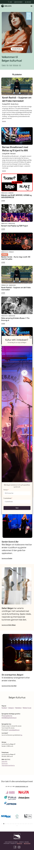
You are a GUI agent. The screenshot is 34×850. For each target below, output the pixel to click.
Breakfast (19, 843)
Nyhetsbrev (18, 707)
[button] (31, 6)
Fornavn (6, 489)
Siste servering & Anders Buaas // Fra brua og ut (15, 319)
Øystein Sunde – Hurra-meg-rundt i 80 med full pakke (15, 257)
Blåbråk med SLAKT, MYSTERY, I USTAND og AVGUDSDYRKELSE (16, 196)
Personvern (5, 763)
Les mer (3, 200)
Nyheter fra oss (27, 707)
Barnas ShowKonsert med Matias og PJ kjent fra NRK (15, 149)
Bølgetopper (27, 843)
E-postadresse (7, 498)
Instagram (11, 707)
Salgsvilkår (4, 761)
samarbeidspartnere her (21, 786)
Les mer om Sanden (7, 558)
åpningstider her (7, 715)
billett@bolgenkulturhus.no (9, 717)
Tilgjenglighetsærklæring (8, 765)
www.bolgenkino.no (14, 730)
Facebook (4, 707)
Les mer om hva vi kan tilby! (9, 685)
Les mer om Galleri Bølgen (9, 625)
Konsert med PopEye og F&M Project (14, 226)
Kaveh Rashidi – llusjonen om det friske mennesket (16, 99)
